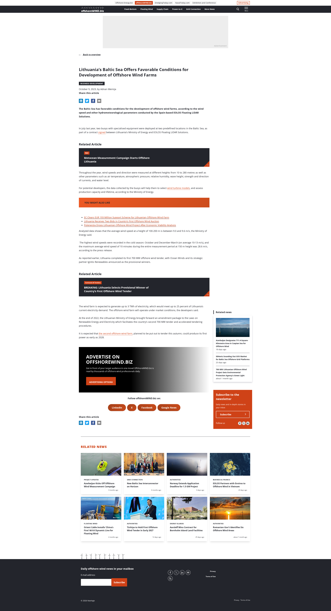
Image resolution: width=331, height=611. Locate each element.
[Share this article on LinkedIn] (81, 101)
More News (210, 9)
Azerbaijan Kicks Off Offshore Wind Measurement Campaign (99, 485)
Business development (91, 83)
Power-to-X (177, 9)
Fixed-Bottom (130, 9)
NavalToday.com (182, 3)
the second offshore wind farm (115, 333)
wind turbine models (178, 188)
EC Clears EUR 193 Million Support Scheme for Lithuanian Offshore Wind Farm (126, 217)
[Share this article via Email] (99, 101)
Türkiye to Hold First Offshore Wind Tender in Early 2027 (142, 529)
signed (102, 132)
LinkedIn (117, 407)
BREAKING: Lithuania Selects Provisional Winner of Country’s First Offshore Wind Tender (116, 289)
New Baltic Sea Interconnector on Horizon (142, 485)
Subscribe (225, 414)
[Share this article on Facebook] (93, 101)
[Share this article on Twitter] (87, 101)
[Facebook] (240, 423)
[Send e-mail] (188, 572)
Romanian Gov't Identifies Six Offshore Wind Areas (228, 529)
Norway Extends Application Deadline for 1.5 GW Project (184, 485)
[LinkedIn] (248, 423)
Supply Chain (162, 9)
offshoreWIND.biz (144, 3)
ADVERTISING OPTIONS (101, 382)
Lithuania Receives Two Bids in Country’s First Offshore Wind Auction (121, 221)
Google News (168, 407)
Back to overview (91, 54)
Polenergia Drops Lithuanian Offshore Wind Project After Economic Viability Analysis (130, 225)
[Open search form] (238, 9)
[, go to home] (92, 9)
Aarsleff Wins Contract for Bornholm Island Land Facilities (186, 529)
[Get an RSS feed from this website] (170, 578)
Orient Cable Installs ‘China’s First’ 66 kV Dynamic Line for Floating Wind (98, 530)
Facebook (146, 407)
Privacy (213, 571)
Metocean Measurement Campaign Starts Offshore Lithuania (117, 159)
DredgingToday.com (163, 3)
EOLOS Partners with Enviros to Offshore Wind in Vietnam (229, 485)
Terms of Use (211, 576)
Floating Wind (146, 9)
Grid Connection (193, 9)
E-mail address (88, 575)
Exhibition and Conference (204, 3)
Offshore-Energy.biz (124, 3)
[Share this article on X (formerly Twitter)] (87, 423)
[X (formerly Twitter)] (244, 423)
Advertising (243, 3)
